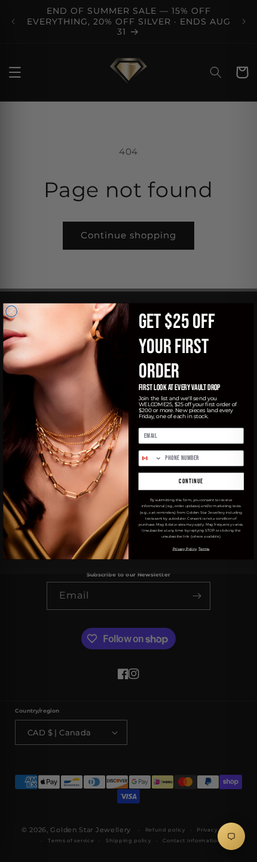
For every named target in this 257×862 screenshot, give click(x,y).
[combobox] (150, 458)
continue (191, 481)
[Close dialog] (11, 311)
